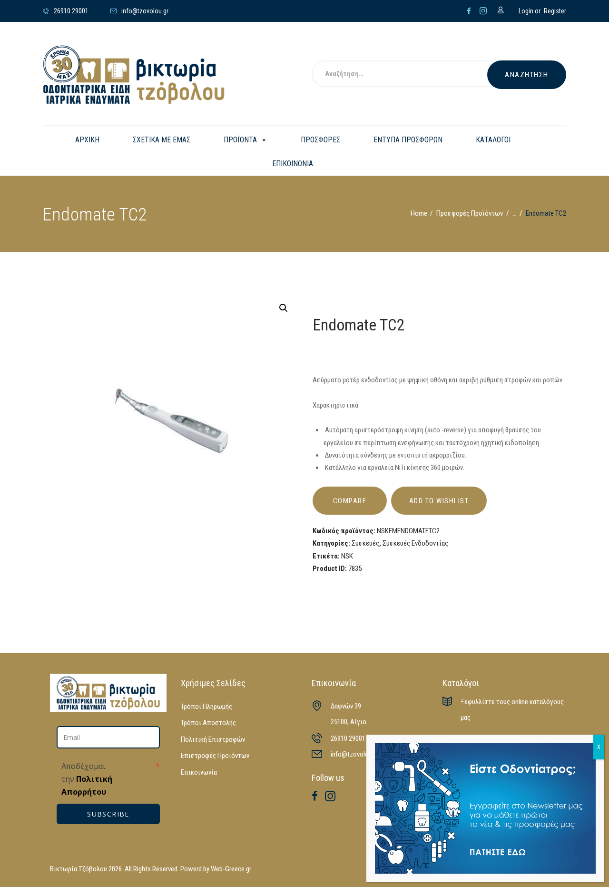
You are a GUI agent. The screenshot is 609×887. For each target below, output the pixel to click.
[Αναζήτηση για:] (411, 74)
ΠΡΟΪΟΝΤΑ (240, 139)
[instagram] (483, 11)
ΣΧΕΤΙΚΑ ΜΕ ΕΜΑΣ (161, 139)
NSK (347, 556)
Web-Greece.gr (231, 869)
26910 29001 (348, 738)
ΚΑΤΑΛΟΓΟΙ (493, 139)
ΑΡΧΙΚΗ (87, 139)
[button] (283, 308)
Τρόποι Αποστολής (208, 722)
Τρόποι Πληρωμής (206, 706)
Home (419, 213)
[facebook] (468, 11)
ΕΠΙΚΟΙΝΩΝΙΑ (292, 163)
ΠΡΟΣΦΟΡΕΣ (320, 139)
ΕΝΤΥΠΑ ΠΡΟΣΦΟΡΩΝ (407, 139)
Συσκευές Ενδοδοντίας (415, 543)
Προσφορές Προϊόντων (469, 213)
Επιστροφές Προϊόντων (215, 755)
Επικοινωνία (199, 772)
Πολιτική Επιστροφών (213, 739)
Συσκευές (365, 543)
